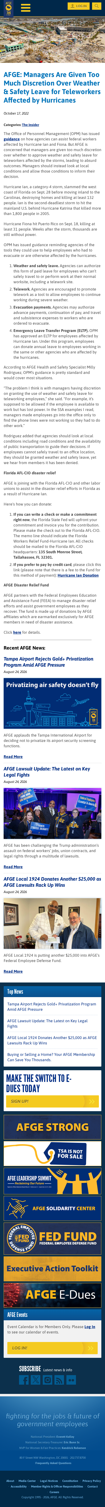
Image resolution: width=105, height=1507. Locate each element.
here (17, 632)
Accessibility (19, 1486)
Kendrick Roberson (74, 1448)
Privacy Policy (92, 1481)
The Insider (30, 125)
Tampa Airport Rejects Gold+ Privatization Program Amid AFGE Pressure (51, 1006)
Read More (13, 756)
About (10, 1481)
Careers (54, 1492)
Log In (89, 1326)
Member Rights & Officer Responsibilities (57, 1486)
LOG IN (81, 6)
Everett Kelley (65, 1437)
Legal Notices (49, 1481)
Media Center (27, 1481)
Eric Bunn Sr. (72, 1442)
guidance (12, 139)
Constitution (70, 1481)
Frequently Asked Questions (53, 1463)
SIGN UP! (19, 1101)
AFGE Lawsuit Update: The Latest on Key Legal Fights (47, 1023)
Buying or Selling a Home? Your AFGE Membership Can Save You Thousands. (51, 1057)
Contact (92, 1486)
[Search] (96, 6)
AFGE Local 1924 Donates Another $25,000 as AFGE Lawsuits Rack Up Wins (52, 1040)
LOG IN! (19, 1348)
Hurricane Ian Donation (78, 575)
